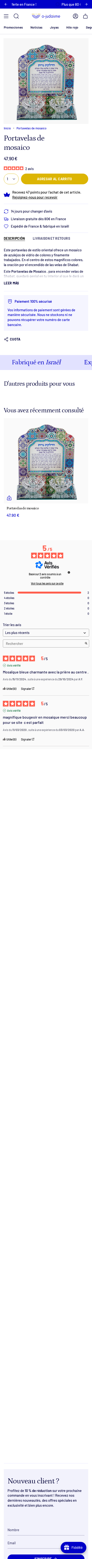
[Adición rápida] (9, 498)
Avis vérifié (14, 665)
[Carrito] (85, 16)
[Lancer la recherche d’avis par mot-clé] (86, 643)
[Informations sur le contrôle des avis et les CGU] (69, 572)
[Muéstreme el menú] (6, 16)
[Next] (86, 4)
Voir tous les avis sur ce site (47, 583)
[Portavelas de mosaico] (46, 460)
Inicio (7, 128)
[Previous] (6, 4)
